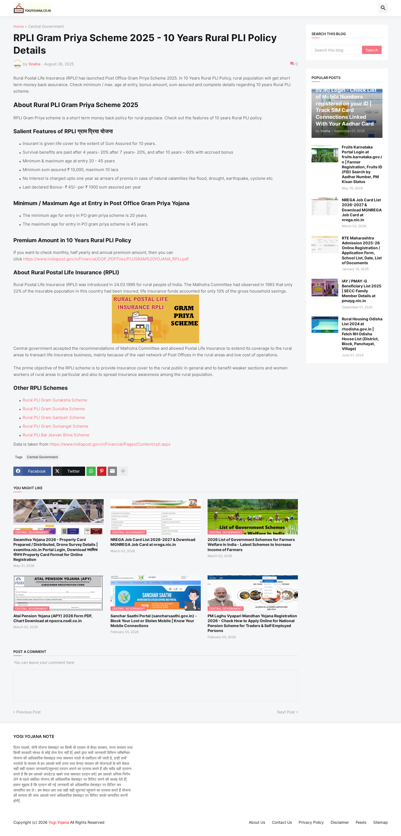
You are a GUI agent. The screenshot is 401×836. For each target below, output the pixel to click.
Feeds (361, 822)
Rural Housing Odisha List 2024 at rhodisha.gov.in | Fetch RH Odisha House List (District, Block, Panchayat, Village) (362, 334)
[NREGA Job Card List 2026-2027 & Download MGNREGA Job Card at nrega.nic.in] (325, 206)
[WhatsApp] (91, 471)
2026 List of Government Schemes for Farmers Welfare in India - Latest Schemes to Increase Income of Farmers (251, 544)
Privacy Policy (311, 822)
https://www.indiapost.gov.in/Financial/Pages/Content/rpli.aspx (109, 444)
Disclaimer (340, 822)
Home (18, 27)
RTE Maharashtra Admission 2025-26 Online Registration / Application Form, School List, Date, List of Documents (362, 250)
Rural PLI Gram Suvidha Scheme (54, 408)
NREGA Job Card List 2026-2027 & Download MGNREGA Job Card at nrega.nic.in (152, 542)
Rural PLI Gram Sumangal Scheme (55, 426)
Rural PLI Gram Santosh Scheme (54, 417)
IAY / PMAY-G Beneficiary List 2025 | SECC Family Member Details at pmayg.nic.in (361, 291)
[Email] (112, 471)
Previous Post (28, 712)
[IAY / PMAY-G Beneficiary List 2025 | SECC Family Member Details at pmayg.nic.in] (325, 287)
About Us (257, 822)
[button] (383, 8)
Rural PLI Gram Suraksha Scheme (55, 400)
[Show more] (123, 471)
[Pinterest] (101, 471)
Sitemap (380, 822)
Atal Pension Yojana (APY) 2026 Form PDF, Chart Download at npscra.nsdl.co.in (52, 618)
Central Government (46, 27)
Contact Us (282, 822)
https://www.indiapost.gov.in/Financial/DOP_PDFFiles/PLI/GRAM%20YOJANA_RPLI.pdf (105, 259)
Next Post (286, 712)
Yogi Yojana (59, 822)
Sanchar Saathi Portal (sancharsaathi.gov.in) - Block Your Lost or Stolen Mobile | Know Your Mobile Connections (153, 620)
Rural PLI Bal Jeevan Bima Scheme (56, 434)
